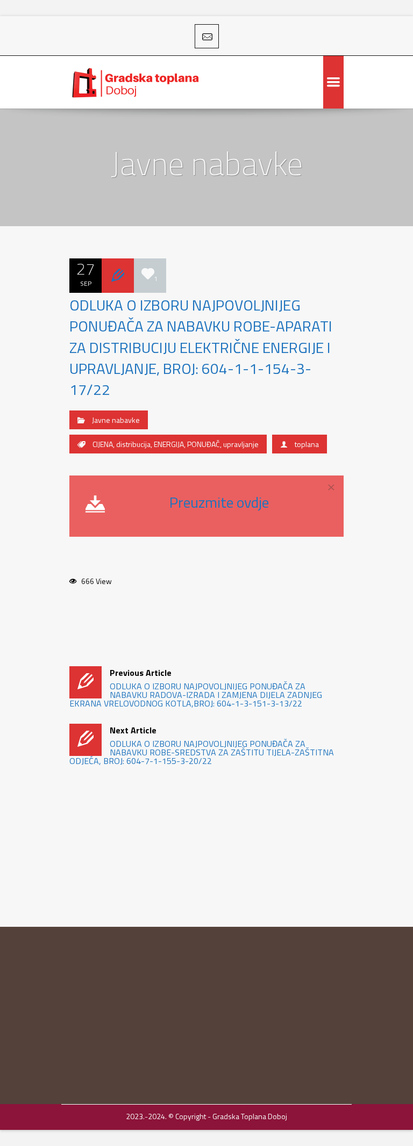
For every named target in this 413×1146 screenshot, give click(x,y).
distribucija (133, 444)
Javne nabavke (116, 420)
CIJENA (102, 444)
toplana (307, 444)
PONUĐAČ (203, 444)
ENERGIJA (169, 444)
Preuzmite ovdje (219, 502)
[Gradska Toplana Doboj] (136, 82)
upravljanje (241, 444)
